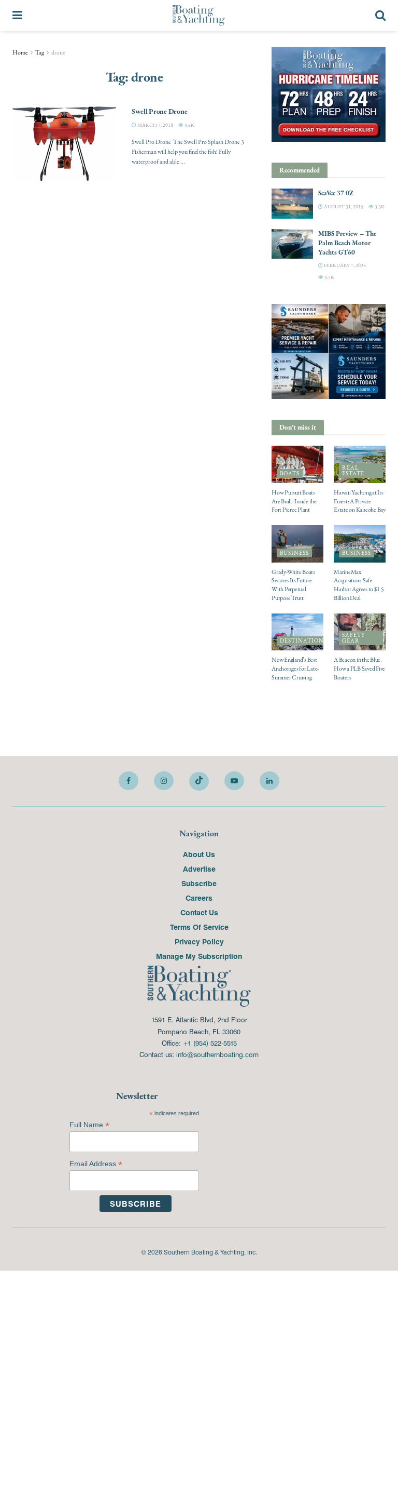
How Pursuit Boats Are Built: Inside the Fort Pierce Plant (294, 501)
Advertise (199, 868)
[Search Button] (380, 15)
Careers (199, 897)
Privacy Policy (199, 941)
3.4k (188, 125)
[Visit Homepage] (199, 15)
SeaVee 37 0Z (335, 193)
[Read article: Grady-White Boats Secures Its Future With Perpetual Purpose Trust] (297, 544)
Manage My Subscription (199, 955)
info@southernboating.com (217, 1054)
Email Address (95, 1164)
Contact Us (199, 912)
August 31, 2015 (343, 206)
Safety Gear (353, 638)
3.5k (328, 277)
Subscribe (199, 883)
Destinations (303, 641)
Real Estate (353, 470)
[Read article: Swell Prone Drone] (64, 143)
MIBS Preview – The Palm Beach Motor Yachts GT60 (347, 243)
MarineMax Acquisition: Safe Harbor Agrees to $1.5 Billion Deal (359, 585)
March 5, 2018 (154, 125)
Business (294, 553)
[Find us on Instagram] (164, 780)
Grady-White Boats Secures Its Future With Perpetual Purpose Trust (293, 585)
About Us (199, 854)
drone (58, 52)
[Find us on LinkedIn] (269, 780)
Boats (290, 473)
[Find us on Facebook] (128, 780)
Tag (39, 52)
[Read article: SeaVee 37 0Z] (292, 203)
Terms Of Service (199, 926)
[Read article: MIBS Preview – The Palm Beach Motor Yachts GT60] (292, 244)
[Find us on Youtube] (234, 780)
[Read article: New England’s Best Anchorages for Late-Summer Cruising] (297, 632)
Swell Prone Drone (159, 111)
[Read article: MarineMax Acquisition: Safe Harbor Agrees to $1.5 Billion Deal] (360, 544)
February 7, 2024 (344, 265)
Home (20, 52)
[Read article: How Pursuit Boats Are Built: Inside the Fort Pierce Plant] (297, 464)
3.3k (379, 206)
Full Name (89, 1125)
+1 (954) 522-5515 (210, 1042)
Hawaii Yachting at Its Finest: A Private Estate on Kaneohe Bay (360, 501)
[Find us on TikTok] (199, 781)
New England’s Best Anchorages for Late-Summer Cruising (295, 669)
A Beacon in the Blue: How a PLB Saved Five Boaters (359, 669)
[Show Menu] (17, 15)
